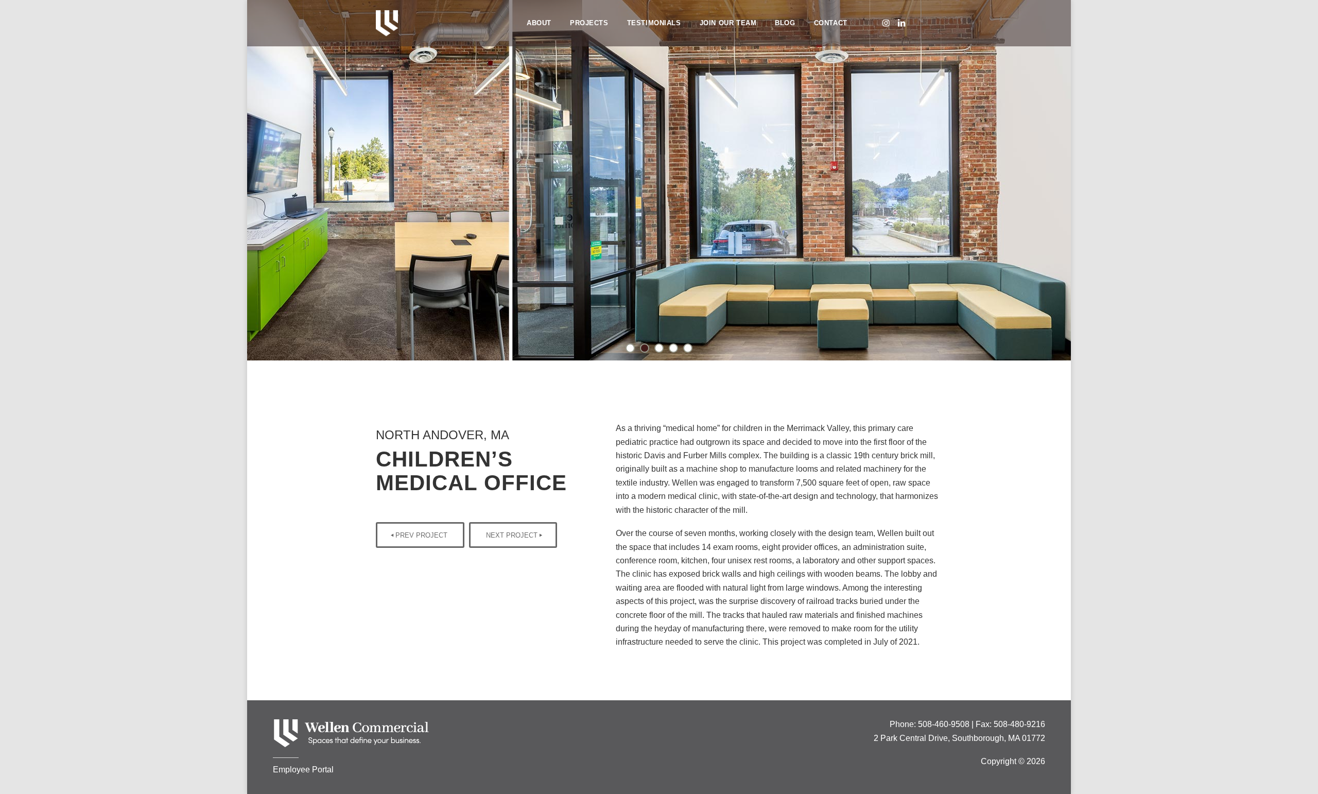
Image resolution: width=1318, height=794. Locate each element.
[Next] (1062, 180)
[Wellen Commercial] (387, 23)
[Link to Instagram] (886, 22)
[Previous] (256, 180)
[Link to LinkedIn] (901, 22)
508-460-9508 (943, 724)
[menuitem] (539, 23)
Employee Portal (303, 769)
